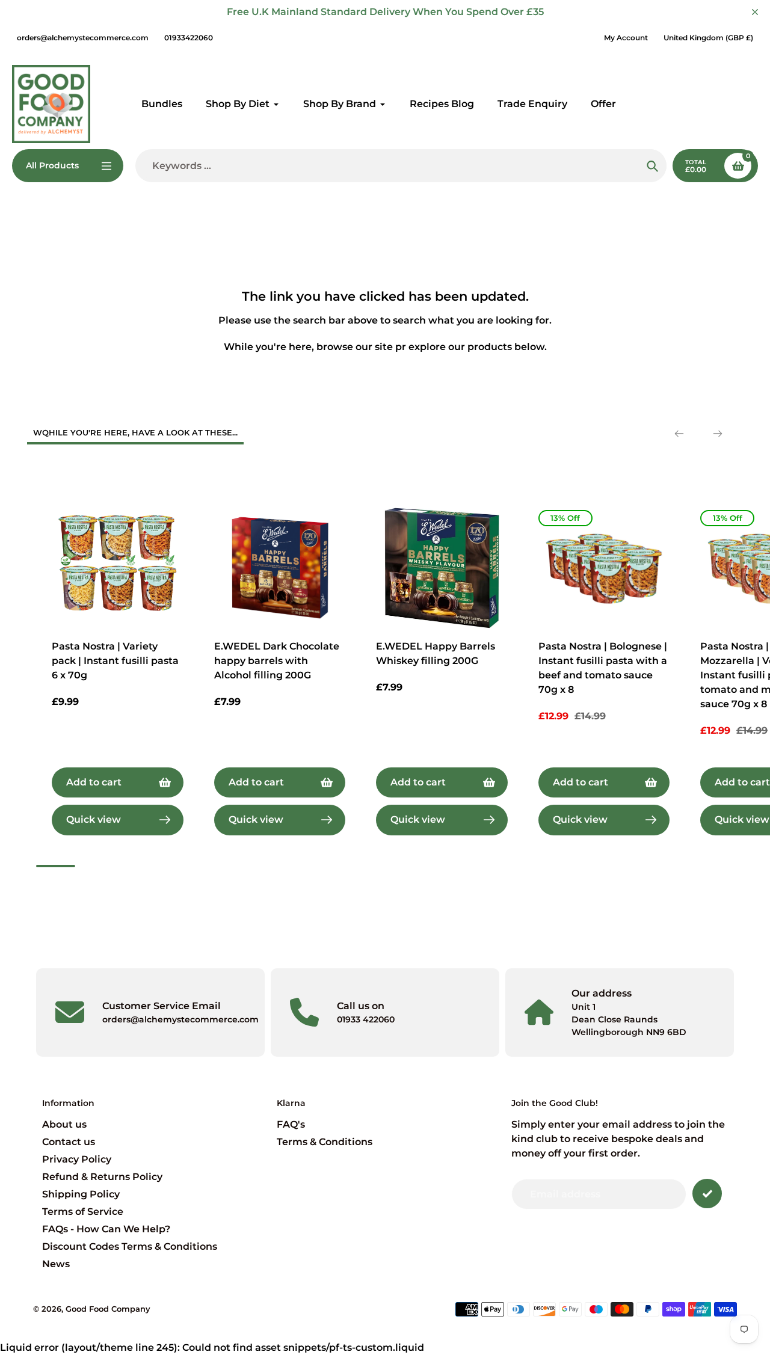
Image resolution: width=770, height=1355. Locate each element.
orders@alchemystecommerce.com (83, 37)
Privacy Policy (76, 1159)
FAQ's (291, 1124)
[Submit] (707, 1193)
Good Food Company (108, 1309)
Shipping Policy (81, 1194)
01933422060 (188, 37)
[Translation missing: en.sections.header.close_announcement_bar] (755, 12)
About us (64, 1124)
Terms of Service (82, 1211)
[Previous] (679, 433)
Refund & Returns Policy (102, 1176)
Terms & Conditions (324, 1142)
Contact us (68, 1142)
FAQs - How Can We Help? (106, 1229)
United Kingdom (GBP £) (708, 37)
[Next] (717, 433)
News (56, 1264)
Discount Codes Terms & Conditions (129, 1246)
